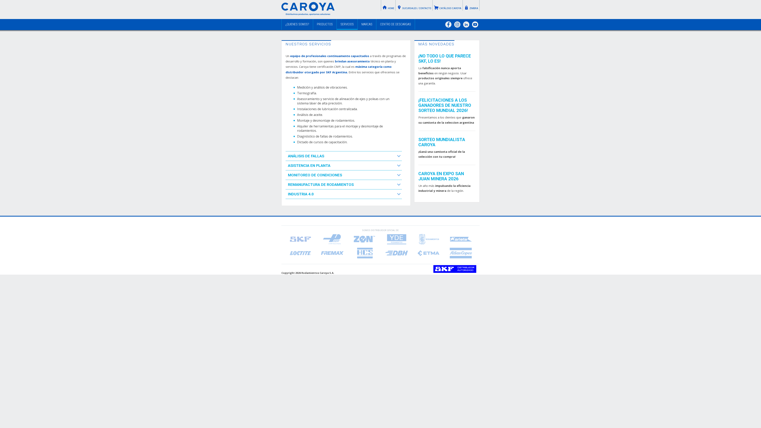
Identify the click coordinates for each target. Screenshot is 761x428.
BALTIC (428, 239)
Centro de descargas (395, 24)
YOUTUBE (475, 24)
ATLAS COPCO (460, 253)
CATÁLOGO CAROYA (450, 8)
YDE (396, 239)
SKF (300, 239)
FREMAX (332, 253)
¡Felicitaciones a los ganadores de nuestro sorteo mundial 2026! (444, 105)
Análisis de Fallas (306, 156)
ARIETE (460, 239)
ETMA (428, 253)
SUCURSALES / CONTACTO (416, 8)
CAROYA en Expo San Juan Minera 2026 (441, 176)
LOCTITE (300, 253)
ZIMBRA (473, 8)
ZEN (364, 239)
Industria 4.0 (301, 194)
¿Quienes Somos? (297, 24)
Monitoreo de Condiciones (315, 175)
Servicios (347, 24)
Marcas (366, 24)
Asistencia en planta (309, 165)
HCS (364, 253)
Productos (325, 24)
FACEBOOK (448, 24)
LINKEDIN (466, 24)
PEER (332, 239)
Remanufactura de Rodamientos (321, 184)
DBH (396, 253)
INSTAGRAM (457, 24)
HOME (391, 8)
